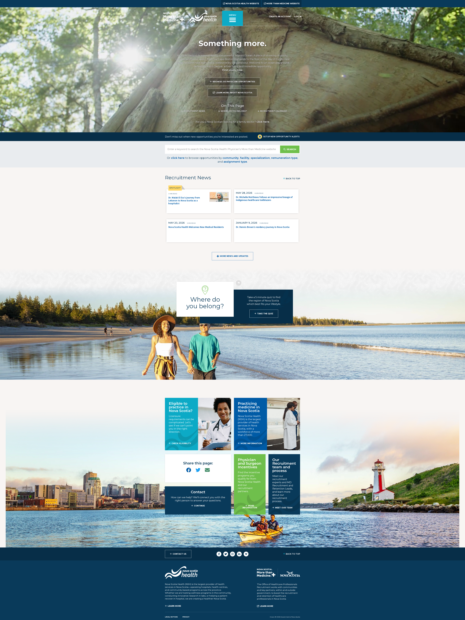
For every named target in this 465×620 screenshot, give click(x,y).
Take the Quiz (265, 313)
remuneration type (284, 158)
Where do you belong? (234, 111)
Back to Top (293, 178)
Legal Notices (171, 617)
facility (244, 158)
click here (178, 158)
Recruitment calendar (273, 111)
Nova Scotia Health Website (242, 3)
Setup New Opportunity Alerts (281, 136)
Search (291, 149)
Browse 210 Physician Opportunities (234, 82)
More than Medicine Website (283, 3)
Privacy (185, 617)
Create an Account (280, 16)
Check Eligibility (181, 443)
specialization (260, 158)
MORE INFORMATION (251, 443)
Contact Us (179, 554)
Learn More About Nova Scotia (234, 93)
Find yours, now (232, 70)
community (231, 158)
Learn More (174, 606)
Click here (262, 121)
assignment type (235, 161)
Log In (298, 16)
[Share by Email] (207, 470)
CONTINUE (199, 506)
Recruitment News (194, 111)
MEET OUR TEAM (283, 508)
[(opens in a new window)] (188, 470)
